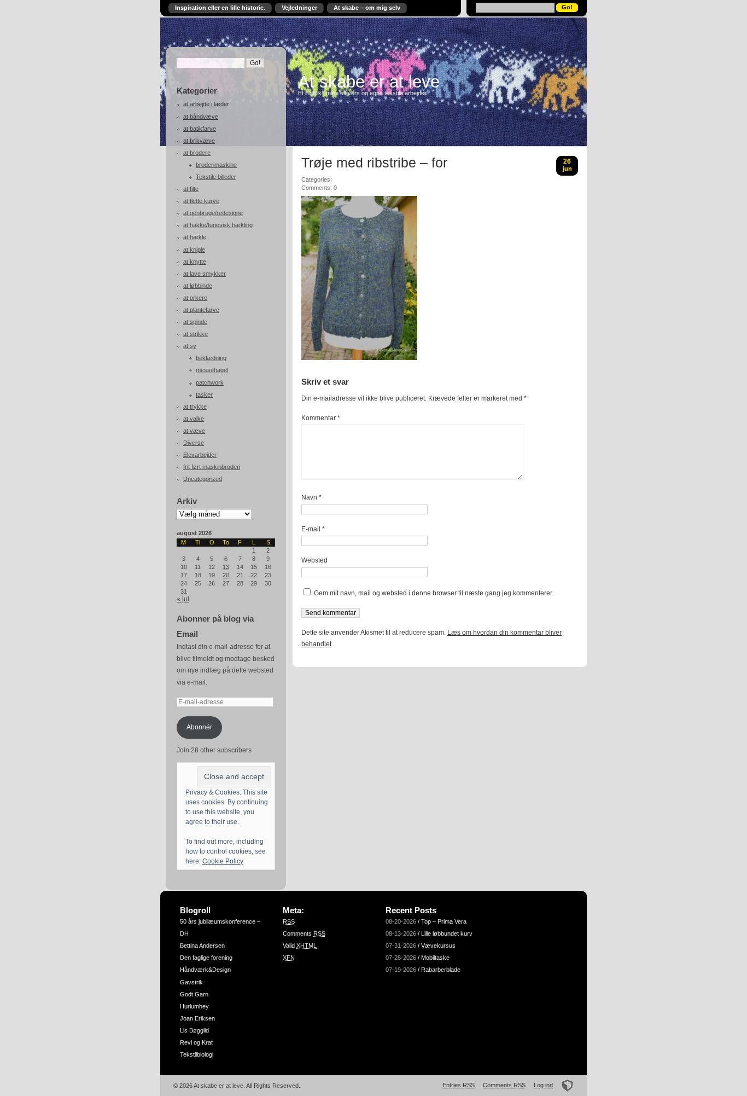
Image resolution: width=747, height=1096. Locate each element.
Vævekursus (438, 945)
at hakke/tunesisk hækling (218, 225)
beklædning (211, 358)
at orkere (195, 297)
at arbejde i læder (206, 104)
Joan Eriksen (197, 1018)
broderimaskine (216, 164)
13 (226, 567)
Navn (311, 497)
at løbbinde (197, 285)
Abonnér (199, 727)
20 (226, 575)
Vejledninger (299, 7)
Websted (314, 560)
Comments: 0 (319, 187)
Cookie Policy (222, 861)
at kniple (194, 249)
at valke (193, 418)
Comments (304, 933)
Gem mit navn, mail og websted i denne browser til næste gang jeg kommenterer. (433, 593)
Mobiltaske (435, 957)
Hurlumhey (194, 1006)
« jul (183, 599)
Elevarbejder (200, 454)
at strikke (195, 333)
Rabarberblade (440, 969)
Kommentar (320, 418)
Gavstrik (191, 982)
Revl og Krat (196, 1042)
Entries (458, 1085)
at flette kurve (201, 201)
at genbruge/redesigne (213, 213)
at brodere (197, 152)
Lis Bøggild (194, 1030)
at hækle (194, 237)
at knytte (194, 261)
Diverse (193, 442)
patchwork (210, 382)
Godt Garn (194, 994)
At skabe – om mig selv (367, 7)
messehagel (212, 370)
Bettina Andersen (202, 945)
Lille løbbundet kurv (446, 933)
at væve (194, 430)
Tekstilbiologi (196, 1054)
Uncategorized (202, 478)
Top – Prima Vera (443, 921)
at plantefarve (201, 309)
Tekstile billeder (216, 176)
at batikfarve (199, 128)
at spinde (195, 321)
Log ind (543, 1085)
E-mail (313, 529)
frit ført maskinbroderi (211, 466)
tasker (204, 394)
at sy (189, 346)
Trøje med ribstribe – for (374, 163)
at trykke (195, 406)
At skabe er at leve (369, 81)
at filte (191, 188)
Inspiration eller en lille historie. (220, 7)
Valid (300, 945)
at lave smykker (204, 273)
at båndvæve (200, 116)
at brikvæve (199, 140)
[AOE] (564, 1085)
